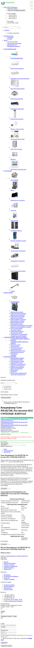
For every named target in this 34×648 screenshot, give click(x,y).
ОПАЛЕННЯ (8, 171)
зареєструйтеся (21, 556)
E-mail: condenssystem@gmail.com (13, 601)
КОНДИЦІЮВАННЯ (10, 49)
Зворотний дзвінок (5, 397)
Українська (10, 37)
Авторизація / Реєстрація (14, 43)
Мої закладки (7, 588)
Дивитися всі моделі (6, 429)
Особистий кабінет (9, 585)
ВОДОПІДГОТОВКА (10, 356)
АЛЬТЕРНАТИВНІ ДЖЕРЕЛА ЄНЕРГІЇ (15, 337)
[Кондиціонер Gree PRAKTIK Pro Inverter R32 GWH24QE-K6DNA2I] (17, 420)
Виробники (7, 575)
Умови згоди (7, 569)
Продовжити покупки (6, 616)
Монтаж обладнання (10, 563)
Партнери (6, 578)
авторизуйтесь (11, 556)
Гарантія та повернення (10, 566)
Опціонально (4, 630)
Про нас (6, 561)
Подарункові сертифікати (11, 576)
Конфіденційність (9, 567)
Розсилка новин (8, 589)
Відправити (4, 642)
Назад (2, 611)
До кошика (4, 444)
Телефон (3, 627)
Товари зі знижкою (9, 579)
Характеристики (8, 450)
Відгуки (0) (7, 452)
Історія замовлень (9, 586)
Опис (5, 449)
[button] (6, 30)
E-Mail (2, 623)
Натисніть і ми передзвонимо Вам (16, 10)
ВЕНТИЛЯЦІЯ (8, 292)
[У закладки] (8, 544)
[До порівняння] (9, 544)
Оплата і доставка (9, 564)
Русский (9, 39)
